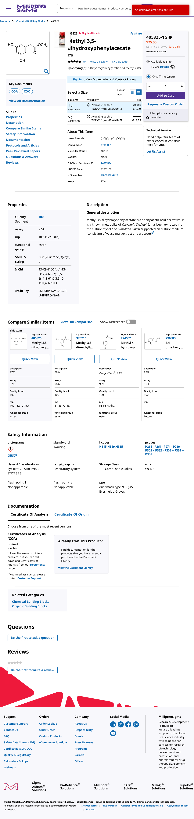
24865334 (106, 163)
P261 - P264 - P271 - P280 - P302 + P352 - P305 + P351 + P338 (164, 450)
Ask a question (120, 61)
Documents (37, 564)
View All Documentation (27, 101)
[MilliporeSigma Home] (31, 8)
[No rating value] (75, 61)
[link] (19, 723)
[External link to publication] (153, 232)
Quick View (30, 359)
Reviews (12, 162)
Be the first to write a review (34, 671)
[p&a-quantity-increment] (182, 86)
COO (27, 91)
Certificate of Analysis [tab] (29, 514)
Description (14, 123)
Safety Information (20, 134)
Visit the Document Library (75, 568)
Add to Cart (165, 95)
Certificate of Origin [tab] (71, 514)
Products (5, 21)
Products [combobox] (65, 8)
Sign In (77, 79)
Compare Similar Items (23, 128)
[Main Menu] (8, 8)
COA (14, 91)
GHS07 (12, 455)
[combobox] (105, 8)
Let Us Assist (155, 151)
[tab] (8, 21)
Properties (14, 117)
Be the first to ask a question (32, 638)
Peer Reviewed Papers (23, 151)
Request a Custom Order (165, 104)
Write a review (98, 61)
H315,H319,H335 (111, 446)
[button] (165, 77)
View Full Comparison (76, 322)
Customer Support (29, 578)
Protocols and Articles (22, 145)
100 (41, 217)
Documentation (18, 140)
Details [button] (164, 66)
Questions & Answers (22, 157)
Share (138, 33)
